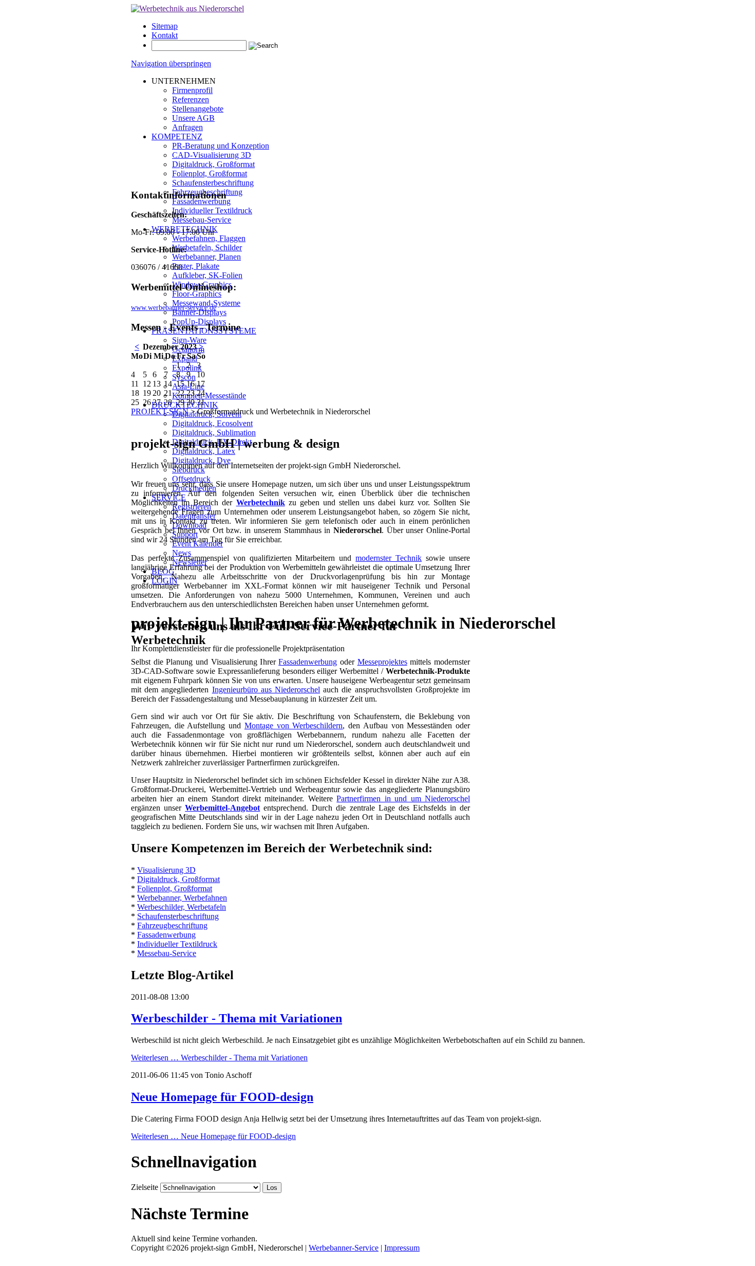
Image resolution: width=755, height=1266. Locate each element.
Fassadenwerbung (201, 201)
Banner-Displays (199, 312)
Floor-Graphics (196, 293)
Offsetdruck (191, 478)
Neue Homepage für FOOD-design (222, 1097)
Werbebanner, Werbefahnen (182, 897)
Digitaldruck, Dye (201, 460)
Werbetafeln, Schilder (207, 247)
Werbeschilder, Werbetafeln (181, 907)
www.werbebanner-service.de (173, 307)
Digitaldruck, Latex (203, 451)
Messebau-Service (201, 219)
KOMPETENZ (177, 136)
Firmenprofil (192, 90)
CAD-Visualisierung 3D (211, 155)
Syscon (184, 377)
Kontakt (165, 35)
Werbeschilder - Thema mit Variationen (236, 1018)
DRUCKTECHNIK (185, 404)
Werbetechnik (260, 502)
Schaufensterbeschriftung (213, 182)
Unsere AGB (193, 118)
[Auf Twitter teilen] (145, 421)
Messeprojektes (382, 661)
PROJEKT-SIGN (159, 411)
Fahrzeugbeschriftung (172, 925)
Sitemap (165, 26)
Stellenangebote (197, 108)
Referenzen (190, 99)
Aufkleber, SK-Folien (207, 275)
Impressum (402, 1247)
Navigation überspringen (171, 63)
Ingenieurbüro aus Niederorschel (266, 689)
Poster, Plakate (195, 266)
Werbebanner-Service (344, 1247)
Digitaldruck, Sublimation (214, 432)
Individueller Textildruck (212, 210)
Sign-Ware (189, 340)
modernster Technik (388, 558)
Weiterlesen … (219, 1057)
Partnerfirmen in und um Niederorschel (403, 798)
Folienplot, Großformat (209, 173)
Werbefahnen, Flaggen (209, 238)
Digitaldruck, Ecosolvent (212, 423)
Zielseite (144, 1187)
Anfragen (187, 127)
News (181, 552)
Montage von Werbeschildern (293, 725)
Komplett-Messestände (209, 395)
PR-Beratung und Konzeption (220, 145)
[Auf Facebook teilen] (135, 421)
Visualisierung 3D (166, 870)
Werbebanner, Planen (206, 256)
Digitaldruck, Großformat (213, 164)
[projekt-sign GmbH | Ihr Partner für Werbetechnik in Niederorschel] (187, 8)
